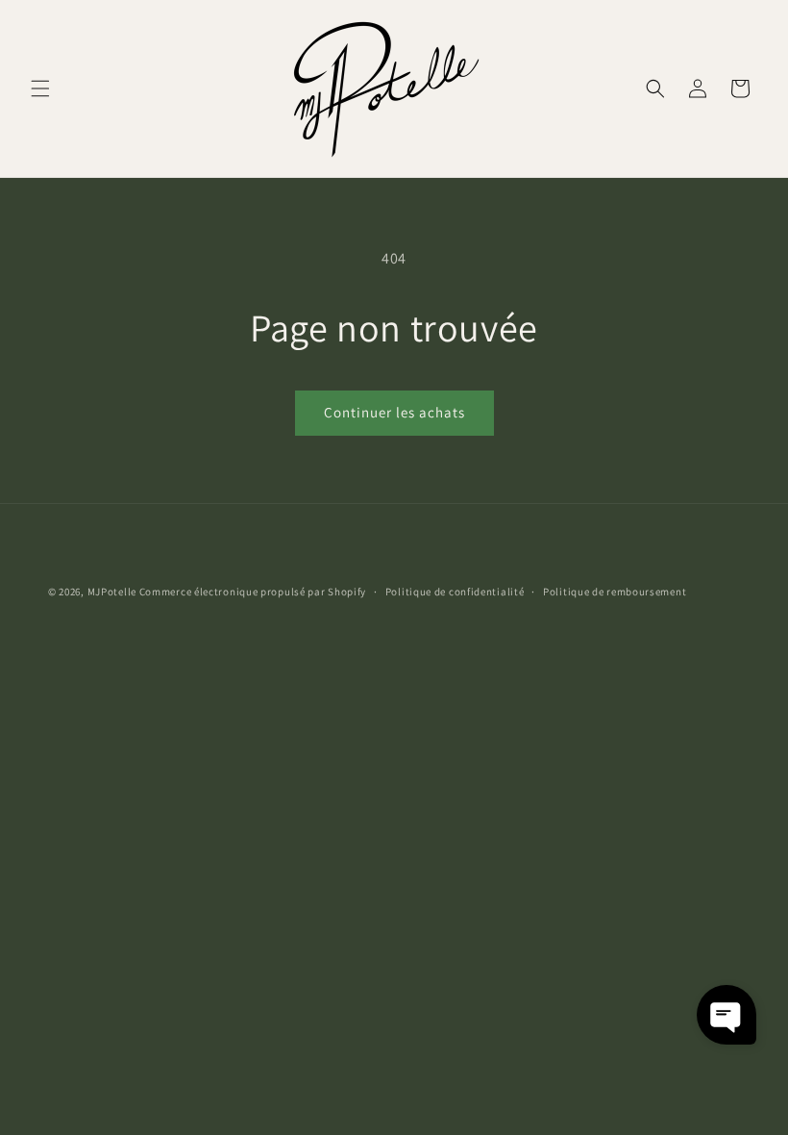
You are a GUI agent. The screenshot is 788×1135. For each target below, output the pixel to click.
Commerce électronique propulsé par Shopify (252, 591)
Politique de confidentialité (455, 591)
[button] (40, 88)
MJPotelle (111, 591)
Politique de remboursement (614, 591)
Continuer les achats (394, 412)
